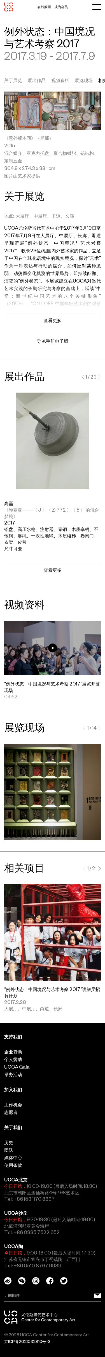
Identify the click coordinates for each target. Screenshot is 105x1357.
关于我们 (13, 1127)
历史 (8, 1142)
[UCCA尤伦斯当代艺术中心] (8, 7)
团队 (8, 1150)
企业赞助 (13, 1052)
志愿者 (11, 1112)
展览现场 (84, 80)
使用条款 (13, 1165)
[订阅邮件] (97, 1296)
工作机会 (13, 1104)
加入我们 (13, 1089)
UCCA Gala (17, 1067)
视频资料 (60, 80)
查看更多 (53, 570)
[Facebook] (53, 1281)
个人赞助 (13, 1059)
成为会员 (61, 7)
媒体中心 (13, 1157)
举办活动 (13, 1074)
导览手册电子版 (52, 341)
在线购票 (44, 7)
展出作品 (37, 80)
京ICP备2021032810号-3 (27, 1342)
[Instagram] (39, 1281)
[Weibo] (11, 1281)
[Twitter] (67, 1281)
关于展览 (13, 80)
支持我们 (13, 1036)
